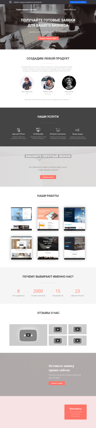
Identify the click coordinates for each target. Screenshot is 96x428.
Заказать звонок (48, 177)
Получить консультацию (48, 38)
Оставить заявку (56, 383)
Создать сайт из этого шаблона (78, 2)
